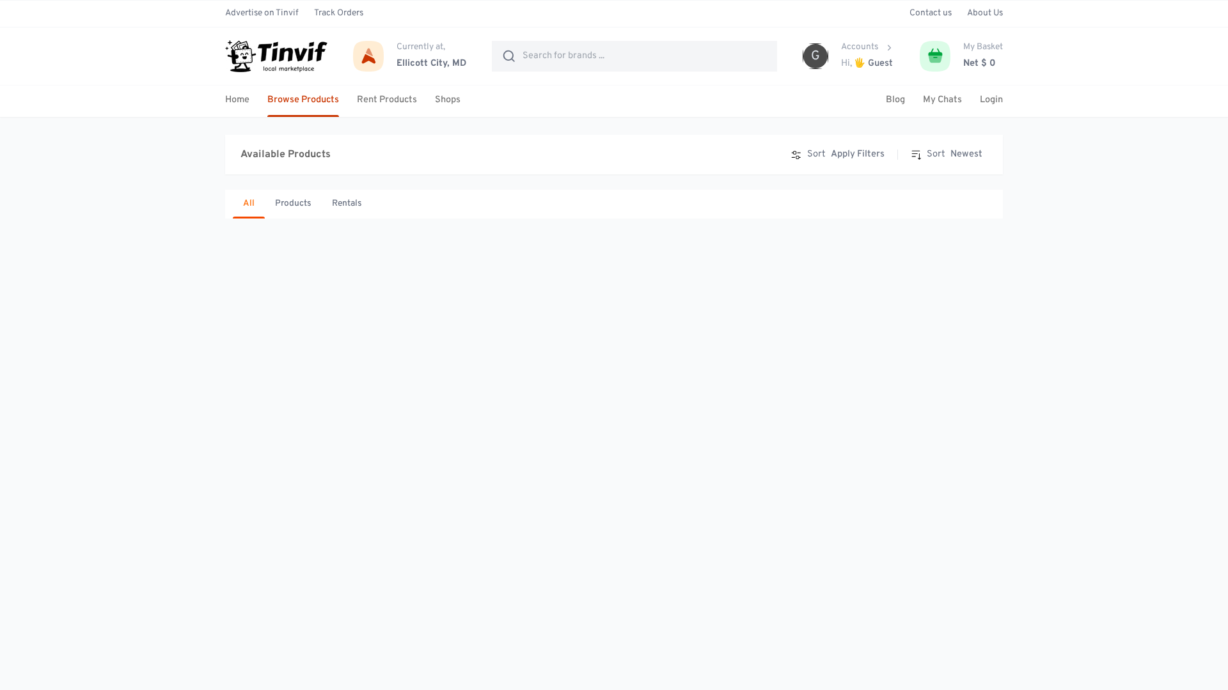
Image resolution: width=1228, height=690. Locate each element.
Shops (447, 100)
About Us (985, 13)
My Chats (942, 100)
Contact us (930, 13)
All (249, 203)
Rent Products (387, 100)
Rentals (347, 203)
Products (293, 203)
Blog (895, 100)
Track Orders (338, 13)
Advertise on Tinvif (262, 13)
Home (237, 100)
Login (991, 100)
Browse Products (303, 100)
